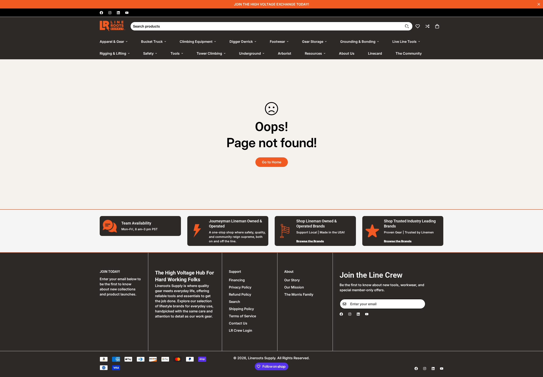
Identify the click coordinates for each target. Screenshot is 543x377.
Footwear (277, 41)
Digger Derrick (241, 41)
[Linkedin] (118, 12)
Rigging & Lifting (113, 53)
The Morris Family (298, 294)
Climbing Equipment (196, 41)
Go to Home (271, 162)
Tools (175, 53)
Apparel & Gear (112, 41)
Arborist (284, 53)
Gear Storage (312, 41)
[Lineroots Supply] (112, 26)
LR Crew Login (240, 330)
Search (234, 301)
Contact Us (238, 323)
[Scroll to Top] (535, 354)
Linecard (375, 53)
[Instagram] (110, 12)
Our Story (292, 280)
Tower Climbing (209, 53)
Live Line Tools (404, 41)
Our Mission (294, 287)
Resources (313, 53)
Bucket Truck (152, 41)
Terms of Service (242, 316)
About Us (346, 53)
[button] (437, 26)
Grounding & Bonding (357, 41)
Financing (237, 280)
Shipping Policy (241, 309)
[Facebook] (101, 12)
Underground (250, 53)
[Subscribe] (420, 304)
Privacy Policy (240, 287)
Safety (148, 53)
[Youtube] (127, 12)
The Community (409, 53)
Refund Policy (240, 294)
